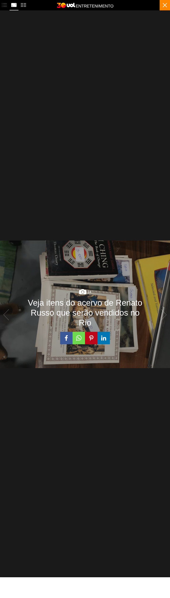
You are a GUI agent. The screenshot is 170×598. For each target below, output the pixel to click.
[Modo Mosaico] (23, 4)
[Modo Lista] (5, 4)
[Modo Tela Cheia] (14, 4)
